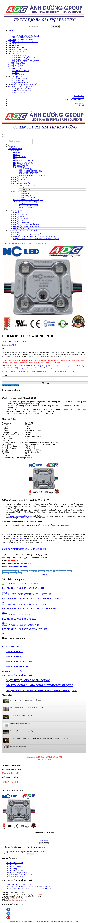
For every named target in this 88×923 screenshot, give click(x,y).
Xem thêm (44, 575)
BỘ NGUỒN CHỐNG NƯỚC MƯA (19, 874)
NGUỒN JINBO (12, 865)
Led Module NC (12, 413)
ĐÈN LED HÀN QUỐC (18, 243)
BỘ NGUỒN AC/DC (15, 210)
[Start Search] (9, 145)
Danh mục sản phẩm (15, 149)
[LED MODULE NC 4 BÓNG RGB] (44, 288)
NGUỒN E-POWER (13, 866)
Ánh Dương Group (19, 538)
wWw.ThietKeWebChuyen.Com (71, 921)
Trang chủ (11, 147)
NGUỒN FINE (11, 868)
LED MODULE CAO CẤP (12, 671)
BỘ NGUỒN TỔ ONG (14, 876)
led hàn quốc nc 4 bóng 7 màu (12, 573)
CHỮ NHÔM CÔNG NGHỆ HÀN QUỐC (23, 231)
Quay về (16, 151)
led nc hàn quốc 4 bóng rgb (28, 571)
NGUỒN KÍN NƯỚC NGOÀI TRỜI (19, 872)
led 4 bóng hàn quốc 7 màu (63, 571)
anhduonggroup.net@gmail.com (19, 563)
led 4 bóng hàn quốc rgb (46, 571)
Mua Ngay (44, 840)
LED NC (30, 243)
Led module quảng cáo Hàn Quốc (19, 516)
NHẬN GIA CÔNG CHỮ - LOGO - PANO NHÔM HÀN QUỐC (29, 888)
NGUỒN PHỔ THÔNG (15, 870)
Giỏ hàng (11, 30)
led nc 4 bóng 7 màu (41, 243)
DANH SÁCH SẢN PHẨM (14, 36)
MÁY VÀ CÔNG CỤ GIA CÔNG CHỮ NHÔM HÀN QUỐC (28, 887)
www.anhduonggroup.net (18, 566)
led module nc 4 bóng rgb (10, 571)
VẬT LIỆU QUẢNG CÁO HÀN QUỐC (20, 885)
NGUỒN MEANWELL (14, 863)
